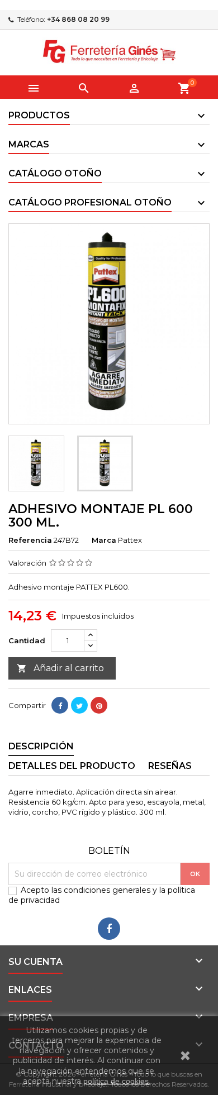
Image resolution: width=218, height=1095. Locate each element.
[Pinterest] (99, 705)
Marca (104, 539)
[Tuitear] (79, 705)
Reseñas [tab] (170, 766)
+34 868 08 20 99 (78, 19)
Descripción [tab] (41, 746)
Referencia (30, 539)
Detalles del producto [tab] (71, 766)
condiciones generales (107, 890)
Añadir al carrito (60, 668)
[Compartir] (59, 705)
